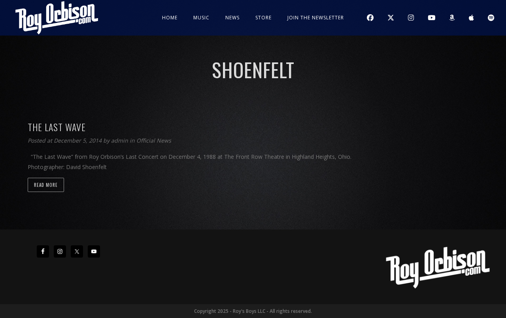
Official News (153, 140)
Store (263, 17)
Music (201, 17)
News (232, 17)
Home (169, 17)
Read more (46, 185)
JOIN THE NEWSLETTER (315, 17)
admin (120, 140)
